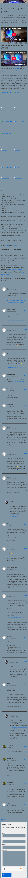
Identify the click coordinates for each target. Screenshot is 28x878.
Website (4, 844)
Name (4, 833)
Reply (25, 288)
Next (2, 821)
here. (16, 245)
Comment (4, 850)
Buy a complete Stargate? (16, 269)
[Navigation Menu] (25, 1)
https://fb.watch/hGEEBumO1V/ (19, 381)
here (8, 245)
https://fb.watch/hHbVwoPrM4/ (14, 367)
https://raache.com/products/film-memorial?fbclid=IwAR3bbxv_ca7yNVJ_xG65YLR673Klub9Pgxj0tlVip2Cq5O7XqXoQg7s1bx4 (17, 300)
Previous (3, 819)
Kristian (11, 501)
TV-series (16, 68)
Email (4, 839)
